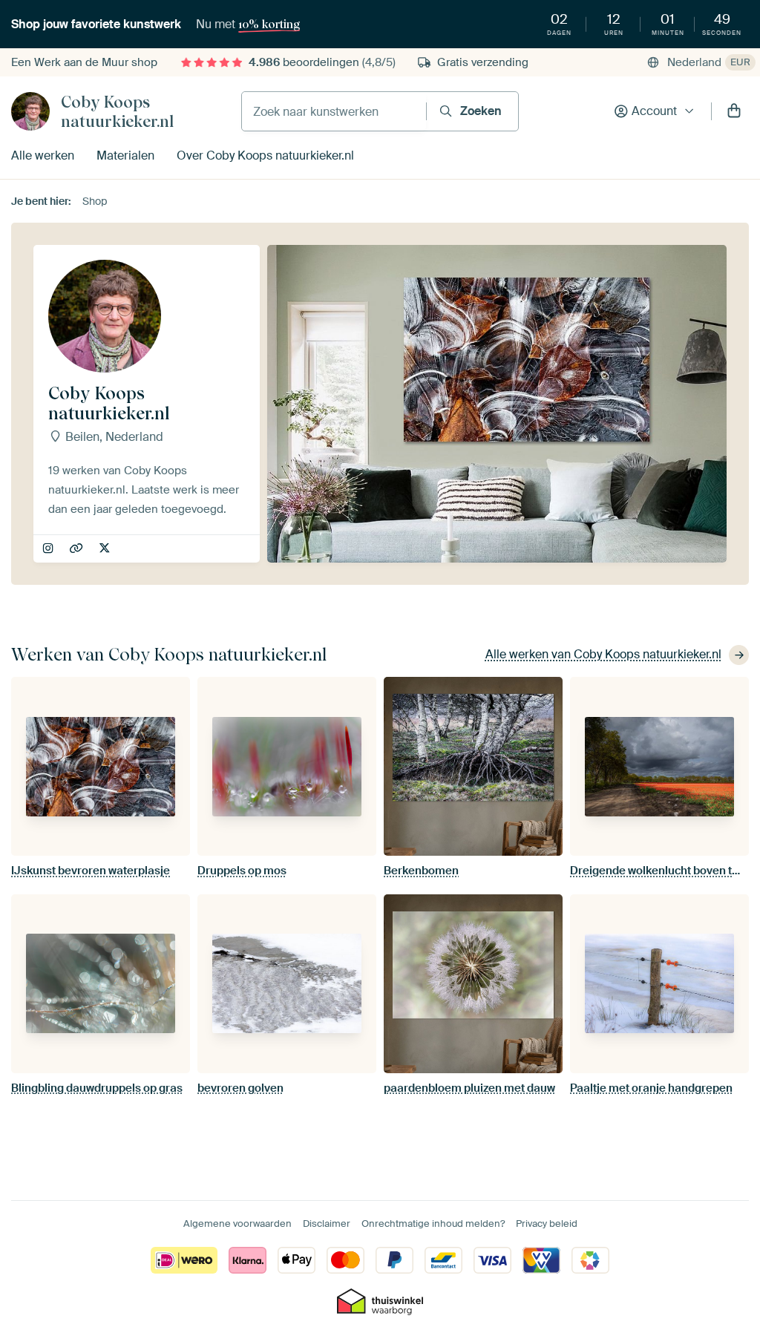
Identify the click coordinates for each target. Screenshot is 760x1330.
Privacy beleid (546, 1223)
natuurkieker (106, 549)
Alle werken (42, 155)
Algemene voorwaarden (237, 1223)
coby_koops (49, 549)
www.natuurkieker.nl (77, 549)
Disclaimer (326, 1223)
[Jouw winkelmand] (734, 111)
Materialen (125, 155)
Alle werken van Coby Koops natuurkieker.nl (603, 654)
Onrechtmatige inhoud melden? (433, 1223)
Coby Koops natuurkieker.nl (117, 111)
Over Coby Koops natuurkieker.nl (265, 155)
